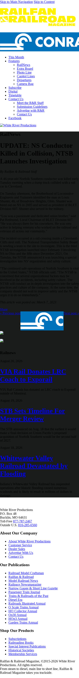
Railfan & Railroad (21, 577)
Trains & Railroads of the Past (28, 596)
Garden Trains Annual (23, 622)
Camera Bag (25, 84)
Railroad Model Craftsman (26, 573)
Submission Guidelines (32, 106)
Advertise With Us (20, 553)
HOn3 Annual (17, 618)
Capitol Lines (26, 76)
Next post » (71, 313)
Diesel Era (15, 599)
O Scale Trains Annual (23, 607)
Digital (12, 91)
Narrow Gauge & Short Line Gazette (33, 588)
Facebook (14, 118)
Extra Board (25, 68)
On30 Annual (17, 615)
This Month (16, 57)
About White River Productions (29, 541)
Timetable (14, 95)
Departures (24, 80)
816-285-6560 (27, 525)
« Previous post (10, 313)
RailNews (23, 65)
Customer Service (20, 545)
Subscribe (14, 87)
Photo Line (24, 72)
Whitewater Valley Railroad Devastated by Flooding (34, 465)
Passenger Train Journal (24, 592)
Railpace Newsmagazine (24, 584)
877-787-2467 (22, 521)
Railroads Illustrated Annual (27, 603)
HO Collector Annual (22, 611)
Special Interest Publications (27, 646)
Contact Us (15, 99)
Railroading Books (20, 642)
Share (4, 309)
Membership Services (22, 654)
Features (14, 61)
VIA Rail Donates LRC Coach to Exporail (33, 375)
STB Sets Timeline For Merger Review (32, 414)
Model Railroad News (23, 580)
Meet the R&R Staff (30, 103)
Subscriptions (17, 639)
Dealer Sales (16, 549)
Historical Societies (21, 650)
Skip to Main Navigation (16, 2)
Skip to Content (44, 2)
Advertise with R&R (30, 110)
